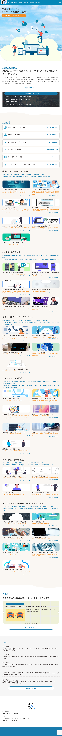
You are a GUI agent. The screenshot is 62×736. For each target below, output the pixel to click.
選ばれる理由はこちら (31, 87)
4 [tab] (32, 623)
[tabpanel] (31, 611)
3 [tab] (30, 623)
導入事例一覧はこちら (31, 627)
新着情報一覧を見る (31, 688)
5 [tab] (34, 623)
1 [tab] (25, 623)
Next (58, 612)
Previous (3, 612)
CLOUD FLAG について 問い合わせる (15, 15)
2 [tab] (27, 623)
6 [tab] (36, 623)
